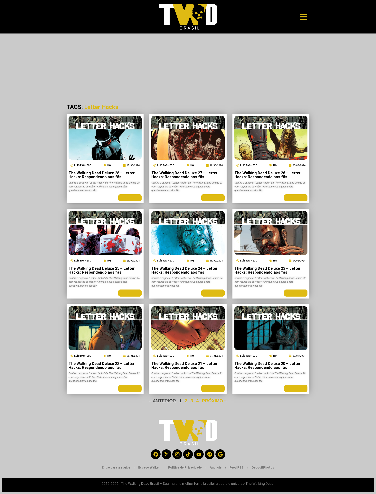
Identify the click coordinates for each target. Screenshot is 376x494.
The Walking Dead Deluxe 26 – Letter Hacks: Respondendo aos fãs (267, 175)
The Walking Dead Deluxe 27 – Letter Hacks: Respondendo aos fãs (184, 175)
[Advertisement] (188, 62)
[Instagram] (177, 454)
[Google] (220, 454)
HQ (109, 165)
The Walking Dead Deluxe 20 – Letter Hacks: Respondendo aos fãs (267, 365)
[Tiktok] (188, 454)
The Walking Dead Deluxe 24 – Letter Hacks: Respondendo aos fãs (184, 270)
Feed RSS (237, 467)
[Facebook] (156, 454)
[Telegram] (209, 454)
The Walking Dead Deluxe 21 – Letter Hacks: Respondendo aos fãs (184, 365)
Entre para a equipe (116, 467)
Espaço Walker (149, 467)
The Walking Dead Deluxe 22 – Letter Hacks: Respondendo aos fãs (102, 365)
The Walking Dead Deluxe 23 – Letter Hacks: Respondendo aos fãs (267, 270)
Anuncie (215, 467)
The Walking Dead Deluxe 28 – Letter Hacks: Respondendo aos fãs (102, 175)
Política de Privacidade (185, 467)
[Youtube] (199, 454)
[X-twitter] (166, 454)
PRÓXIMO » (214, 400)
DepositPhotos (263, 467)
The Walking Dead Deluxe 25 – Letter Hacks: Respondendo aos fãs (102, 270)
